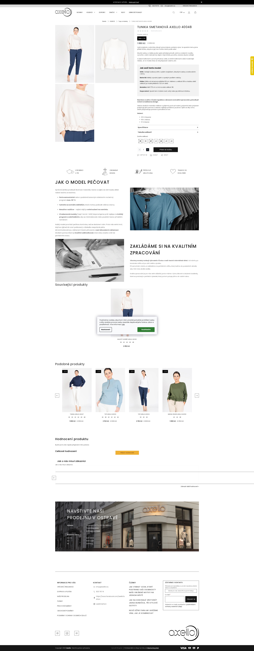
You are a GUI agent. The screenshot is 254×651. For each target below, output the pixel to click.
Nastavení (105, 329)
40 (72, 417)
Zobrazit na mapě (93, 531)
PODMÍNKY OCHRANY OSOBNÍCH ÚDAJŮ (72, 615)
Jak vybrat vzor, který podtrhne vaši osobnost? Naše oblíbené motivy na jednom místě (142, 591)
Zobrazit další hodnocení (189, 486)
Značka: (142, 34)
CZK (181, 12)
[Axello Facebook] (67, 633)
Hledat (173, 12)
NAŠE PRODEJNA (63, 596)
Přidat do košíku (165, 149)
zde (123, 324)
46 (130, 342)
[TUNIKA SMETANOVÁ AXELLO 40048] (74, 54)
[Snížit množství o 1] (139, 149)
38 (105, 417)
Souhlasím (146, 329)
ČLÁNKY (60, 601)
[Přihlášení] (189, 12)
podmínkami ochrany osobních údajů (180, 605)
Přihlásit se (191, 599)
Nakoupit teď (134, 2)
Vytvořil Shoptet (116, 648)
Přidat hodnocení (127, 453)
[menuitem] (80, 12)
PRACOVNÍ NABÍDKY (64, 606)
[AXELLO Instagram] (57, 633)
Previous (57, 396)
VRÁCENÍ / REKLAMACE (190, 6)
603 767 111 (100, 591)
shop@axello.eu (102, 587)
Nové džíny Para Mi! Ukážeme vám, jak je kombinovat (143, 611)
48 (133, 342)
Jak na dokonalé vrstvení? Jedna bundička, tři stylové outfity (143, 603)
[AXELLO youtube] (76, 633)
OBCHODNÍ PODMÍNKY (65, 611)
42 (124, 342)
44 (127, 342)
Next (197, 396)
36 (121, 342)
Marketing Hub (153, 648)
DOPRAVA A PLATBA (64, 591)
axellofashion (101, 604)
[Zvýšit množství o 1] (147, 149)
